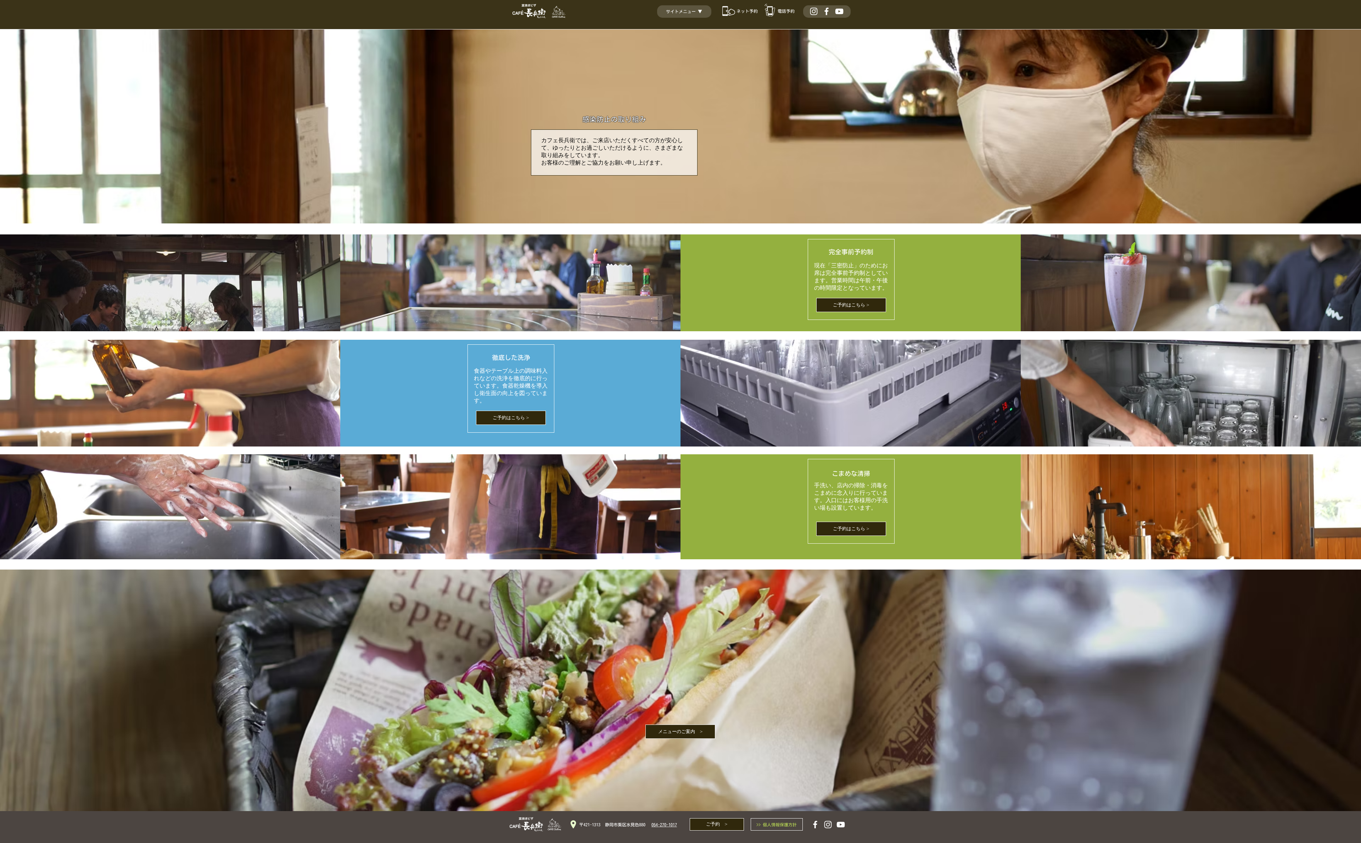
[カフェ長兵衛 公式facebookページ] (826, 11)
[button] (688, 11)
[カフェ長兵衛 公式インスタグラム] (814, 11)
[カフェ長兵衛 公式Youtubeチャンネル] (839, 11)
